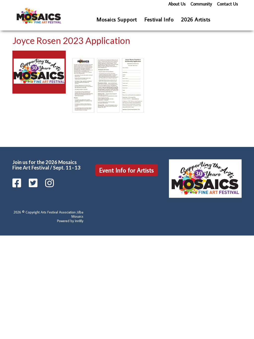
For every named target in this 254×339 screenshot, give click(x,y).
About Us (177, 4)
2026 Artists (196, 19)
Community (201, 4)
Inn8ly (79, 221)
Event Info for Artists (126, 170)
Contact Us (227, 4)
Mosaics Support (116, 19)
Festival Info (159, 19)
